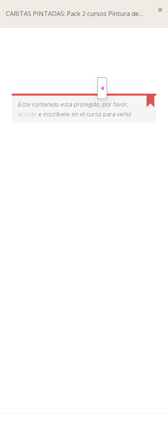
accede (27, 114)
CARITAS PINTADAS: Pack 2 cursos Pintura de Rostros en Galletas (72, 18)
